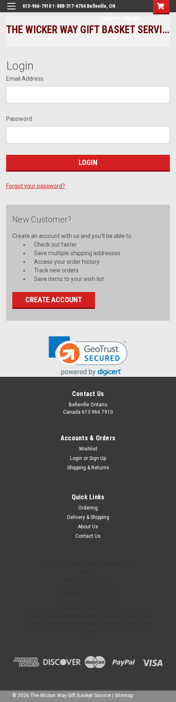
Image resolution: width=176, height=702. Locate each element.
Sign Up (131, 18)
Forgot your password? (35, 186)
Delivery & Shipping (88, 517)
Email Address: (25, 78)
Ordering (88, 508)
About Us (88, 527)
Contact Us (88, 536)
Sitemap (124, 695)
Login (108, 18)
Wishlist (88, 449)
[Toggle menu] (11, 11)
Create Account (53, 299)
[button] (88, 356)
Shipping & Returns (88, 468)
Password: (19, 118)
